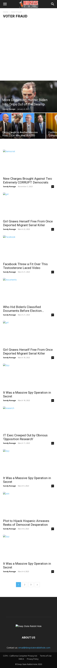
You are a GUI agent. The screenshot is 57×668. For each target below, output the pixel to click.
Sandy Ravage (9, 109)
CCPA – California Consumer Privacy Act (20, 656)
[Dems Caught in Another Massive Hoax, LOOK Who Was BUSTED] (23, 128)
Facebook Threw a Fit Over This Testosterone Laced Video (25, 266)
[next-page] (37, 584)
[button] (5, 4)
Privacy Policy (32, 659)
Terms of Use (46, 656)
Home (5, 12)
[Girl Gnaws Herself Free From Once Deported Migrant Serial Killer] (28, 205)
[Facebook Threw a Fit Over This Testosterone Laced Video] (28, 247)
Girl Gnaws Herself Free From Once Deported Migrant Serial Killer (28, 223)
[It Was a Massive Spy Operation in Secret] (28, 376)
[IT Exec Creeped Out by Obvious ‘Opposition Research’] (28, 418)
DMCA (21, 659)
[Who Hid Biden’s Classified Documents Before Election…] (28, 290)
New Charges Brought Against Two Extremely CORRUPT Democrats (27, 180)
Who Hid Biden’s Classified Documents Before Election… (23, 309)
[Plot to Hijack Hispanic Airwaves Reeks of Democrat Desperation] (28, 504)
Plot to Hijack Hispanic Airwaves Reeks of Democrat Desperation (26, 522)
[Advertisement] (28, 50)
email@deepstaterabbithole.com (34, 647)
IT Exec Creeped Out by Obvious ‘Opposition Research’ (25, 437)
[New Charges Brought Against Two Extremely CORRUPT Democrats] (28, 162)
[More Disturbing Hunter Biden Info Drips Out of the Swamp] (28, 97)
